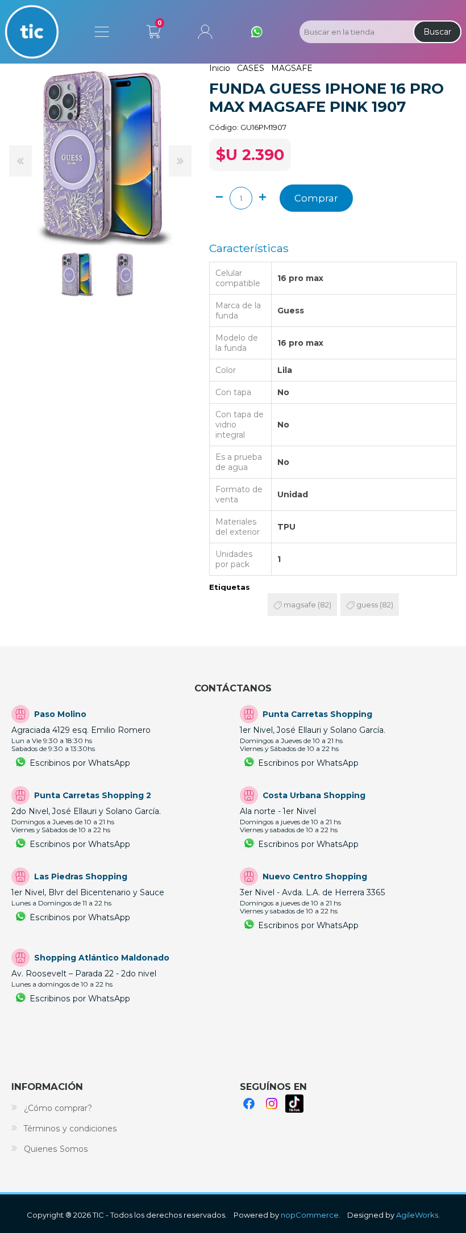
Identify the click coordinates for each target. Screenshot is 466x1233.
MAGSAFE (292, 68)
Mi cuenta (205, 32)
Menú (102, 32)
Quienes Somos (56, 1149)
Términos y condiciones (70, 1128)
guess (367, 604)
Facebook (249, 1103)
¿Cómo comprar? (58, 1108)
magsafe (300, 604)
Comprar (316, 198)
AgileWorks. (418, 1214)
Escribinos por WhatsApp (80, 763)
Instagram (272, 1103)
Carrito (153, 29)
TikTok (294, 1103)
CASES (250, 68)
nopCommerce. (310, 1214)
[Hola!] (257, 32)
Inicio (219, 68)
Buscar (437, 31)
